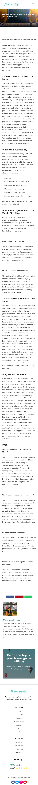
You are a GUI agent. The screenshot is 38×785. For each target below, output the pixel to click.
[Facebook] (13, 782)
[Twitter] (17, 782)
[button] (33, 4)
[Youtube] (25, 782)
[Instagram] (21, 782)
